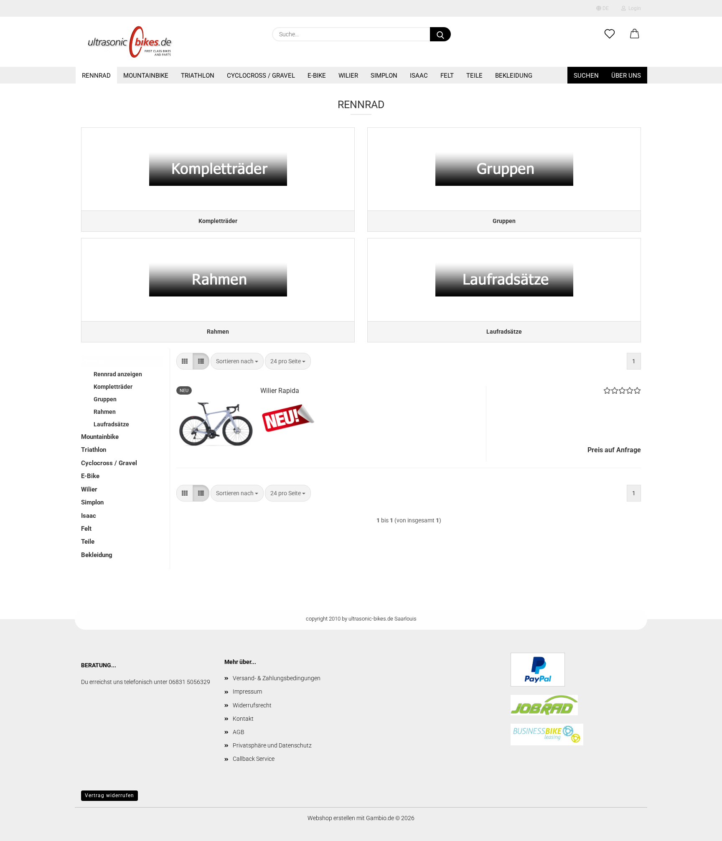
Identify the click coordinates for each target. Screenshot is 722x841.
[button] (634, 34)
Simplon (384, 75)
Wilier (348, 75)
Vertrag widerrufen (109, 795)
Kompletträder (113, 386)
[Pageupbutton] (699, 828)
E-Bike (317, 75)
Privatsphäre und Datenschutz (272, 745)
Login (633, 8)
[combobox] (237, 361)
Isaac (419, 75)
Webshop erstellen (331, 818)
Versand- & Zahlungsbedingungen (276, 678)
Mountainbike (145, 75)
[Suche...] (440, 34)
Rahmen (105, 411)
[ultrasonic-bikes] (130, 42)
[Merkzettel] (609, 34)
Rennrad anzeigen (118, 374)
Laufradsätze (111, 424)
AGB (238, 732)
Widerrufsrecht (252, 705)
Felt (447, 75)
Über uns (626, 75)
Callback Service (254, 758)
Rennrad (96, 75)
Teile (474, 75)
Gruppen (105, 399)
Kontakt (243, 718)
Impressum (247, 691)
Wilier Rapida (279, 391)
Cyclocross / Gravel (261, 75)
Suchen (586, 75)
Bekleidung (513, 75)
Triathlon (197, 75)
